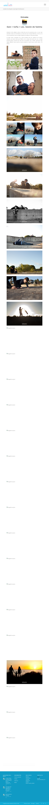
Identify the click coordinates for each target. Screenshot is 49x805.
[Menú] (44, 4)
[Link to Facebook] (41, 803)
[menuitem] (26, 803)
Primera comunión (17, 777)
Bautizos (27, 776)
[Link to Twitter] (43, 803)
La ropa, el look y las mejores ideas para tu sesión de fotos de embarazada (9, 780)
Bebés (15, 782)
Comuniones (28, 778)
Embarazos (28, 780)
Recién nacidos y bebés (30, 783)
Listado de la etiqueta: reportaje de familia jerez (13, 9)
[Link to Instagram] (45, 803)
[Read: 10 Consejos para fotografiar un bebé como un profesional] (4, 787)
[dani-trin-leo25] (24, 21)
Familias (24, 24)
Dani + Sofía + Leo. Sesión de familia (24, 27)
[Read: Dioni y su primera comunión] (4, 795)
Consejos (27, 779)
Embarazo (16, 780)
